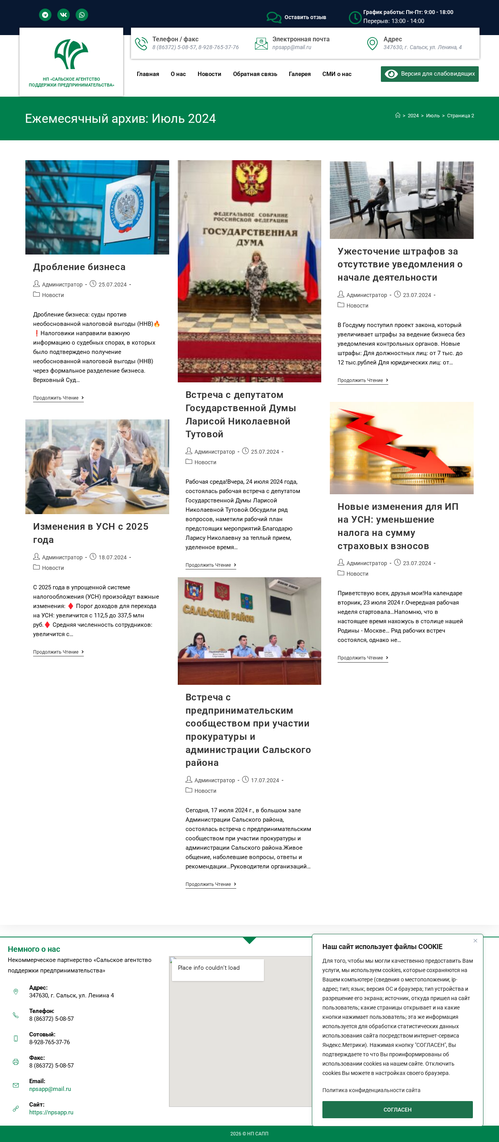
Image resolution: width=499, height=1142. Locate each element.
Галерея (300, 74)
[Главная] (397, 115)
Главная (148, 74)
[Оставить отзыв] (274, 17)
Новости (209, 74)
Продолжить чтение (58, 398)
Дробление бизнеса (79, 267)
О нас (178, 74)
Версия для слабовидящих (436, 73)
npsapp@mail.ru (50, 1089)
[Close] (475, 940)
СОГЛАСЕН (398, 1110)
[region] (397, 1030)
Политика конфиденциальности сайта (371, 1090)
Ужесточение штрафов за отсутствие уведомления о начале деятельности (400, 264)
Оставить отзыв (305, 17)
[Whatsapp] (82, 15)
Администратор (62, 284)
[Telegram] (45, 15)
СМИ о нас (337, 74)
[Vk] (63, 15)
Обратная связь (255, 74)
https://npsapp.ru (51, 1112)
